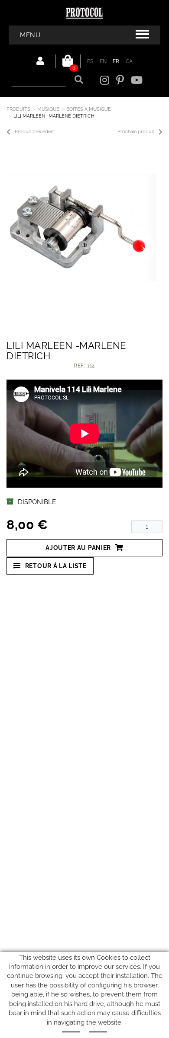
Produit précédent (35, 131)
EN (103, 61)
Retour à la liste (56, 565)
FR (116, 61)
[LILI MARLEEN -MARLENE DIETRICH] (81, 227)
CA (129, 61)
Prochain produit (135, 131)
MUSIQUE (48, 109)
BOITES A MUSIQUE (88, 109)
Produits (18, 109)
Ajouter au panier (78, 547)
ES (90, 61)
